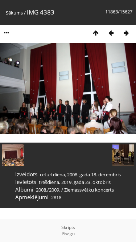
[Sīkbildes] (95, 33)
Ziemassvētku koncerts (89, 189)
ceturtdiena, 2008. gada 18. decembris (80, 174)
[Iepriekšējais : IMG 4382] (111, 33)
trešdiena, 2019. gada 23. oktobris (75, 182)
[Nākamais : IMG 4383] (126, 33)
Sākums (14, 12)
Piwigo (68, 233)
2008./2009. (48, 189)
